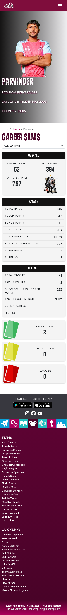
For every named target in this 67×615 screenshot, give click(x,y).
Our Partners (9, 556)
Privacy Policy (52, 609)
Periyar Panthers (11, 453)
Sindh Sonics (9, 483)
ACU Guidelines (10, 545)
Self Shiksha (8, 553)
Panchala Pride (10, 494)
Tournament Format (13, 575)
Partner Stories (10, 560)
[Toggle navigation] (60, 6)
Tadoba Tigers (9, 498)
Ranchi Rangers (10, 479)
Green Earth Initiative (14, 586)
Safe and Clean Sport (13, 549)
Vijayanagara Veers (12, 490)
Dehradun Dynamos (13, 472)
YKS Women (8, 568)
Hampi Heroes (10, 442)
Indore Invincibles (11, 513)
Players (16, 129)
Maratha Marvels (11, 501)
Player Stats (8, 582)
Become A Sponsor (12, 534)
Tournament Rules (12, 571)
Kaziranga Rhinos (11, 449)
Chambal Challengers (13, 464)
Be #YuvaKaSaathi (17, 609)
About (5, 542)
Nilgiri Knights (9, 468)
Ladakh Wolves (10, 516)
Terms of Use (36, 609)
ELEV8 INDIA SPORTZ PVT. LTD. (20, 605)
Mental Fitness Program (15, 590)
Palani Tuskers (9, 457)
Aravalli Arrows (10, 446)
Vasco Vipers (9, 520)
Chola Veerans (10, 461)
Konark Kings (9, 475)
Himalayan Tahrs (11, 509)
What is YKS (8, 564)
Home (5, 129)
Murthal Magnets (11, 487)
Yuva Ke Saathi (10, 538)
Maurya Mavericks (12, 505)
